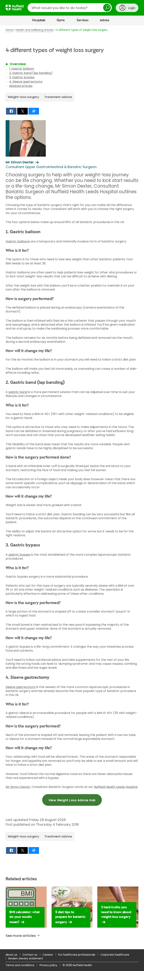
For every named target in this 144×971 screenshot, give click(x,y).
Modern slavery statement (25, 958)
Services (82, 20)
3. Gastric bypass (21, 77)
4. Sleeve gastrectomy (26, 81)
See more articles (21, 935)
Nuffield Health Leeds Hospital (115, 787)
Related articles (20, 86)
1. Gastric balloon (21, 68)
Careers (48, 955)
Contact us (29, 955)
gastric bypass (19, 554)
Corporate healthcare (114, 955)
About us (11, 955)
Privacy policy (48, 965)
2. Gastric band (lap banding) (30, 73)
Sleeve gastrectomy (21, 687)
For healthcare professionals (76, 955)
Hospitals (38, 20)
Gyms (61, 20)
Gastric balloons (18, 241)
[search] (70, 7)
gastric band (17, 392)
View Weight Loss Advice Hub (72, 800)
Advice (104, 20)
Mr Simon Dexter (18, 787)
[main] (72, 487)
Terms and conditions (20, 965)
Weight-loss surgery (23, 97)
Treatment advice (58, 97)
